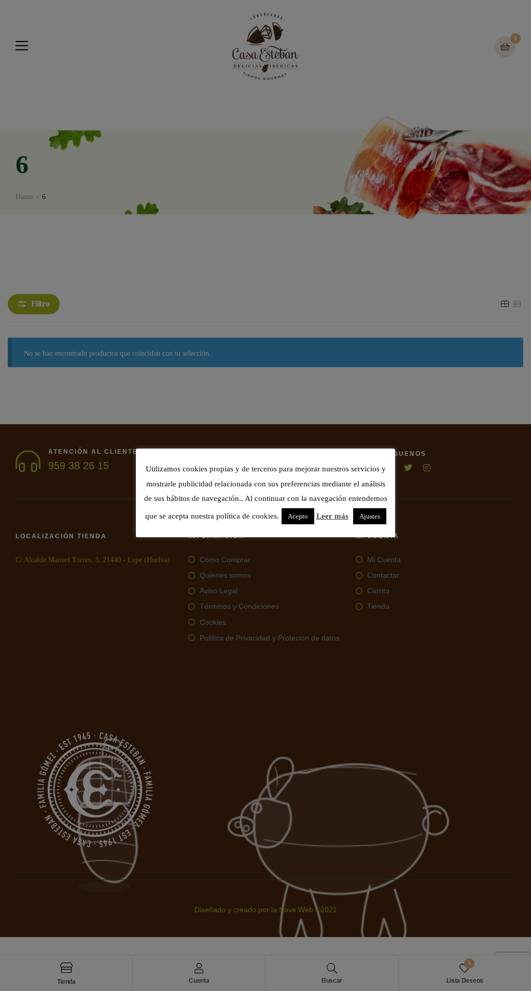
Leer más (332, 516)
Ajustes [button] (369, 516)
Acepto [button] (298, 516)
